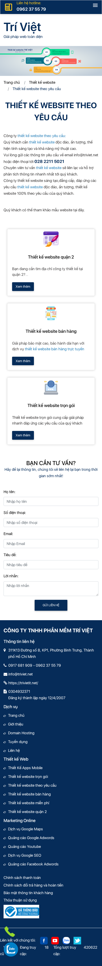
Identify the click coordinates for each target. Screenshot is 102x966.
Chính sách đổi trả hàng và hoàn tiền (33, 885)
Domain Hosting (20, 733)
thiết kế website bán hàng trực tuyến (54, 349)
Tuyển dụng (17, 742)
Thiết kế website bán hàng (51, 331)
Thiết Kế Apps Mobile (24, 768)
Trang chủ (12, 82)
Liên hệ (13, 750)
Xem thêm (23, 286)
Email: (8, 534)
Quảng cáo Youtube (23, 846)
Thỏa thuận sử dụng (20, 900)
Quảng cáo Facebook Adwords (32, 864)
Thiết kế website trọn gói (51, 405)
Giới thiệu (14, 724)
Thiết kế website (42, 82)
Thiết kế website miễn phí (27, 803)
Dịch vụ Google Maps (24, 829)
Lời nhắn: (11, 576)
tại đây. (79, 210)
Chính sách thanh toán (22, 877)
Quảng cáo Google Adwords (30, 838)
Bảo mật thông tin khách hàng (28, 893)
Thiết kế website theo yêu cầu (31, 785)
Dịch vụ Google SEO (23, 855)
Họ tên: (9, 492)
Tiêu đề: (10, 555)
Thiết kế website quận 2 (51, 256)
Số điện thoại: (15, 512)
